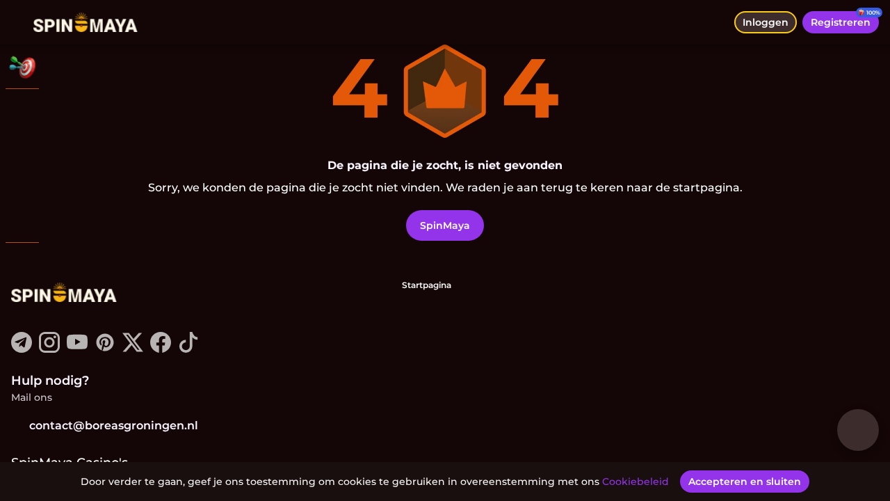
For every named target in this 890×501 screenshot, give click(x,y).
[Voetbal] (22, 183)
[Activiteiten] (22, 67)
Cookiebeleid (635, 481)
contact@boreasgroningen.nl (113, 425)
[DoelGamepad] (22, 220)
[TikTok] (188, 349)
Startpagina (426, 285)
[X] (132, 349)
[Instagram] (49, 349)
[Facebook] (160, 349)
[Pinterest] (105, 349)
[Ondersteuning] (22, 264)
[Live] (22, 147)
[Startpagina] (85, 22)
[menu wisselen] (22, 22)
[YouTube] (77, 349)
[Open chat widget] (858, 430)
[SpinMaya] (22, 111)
